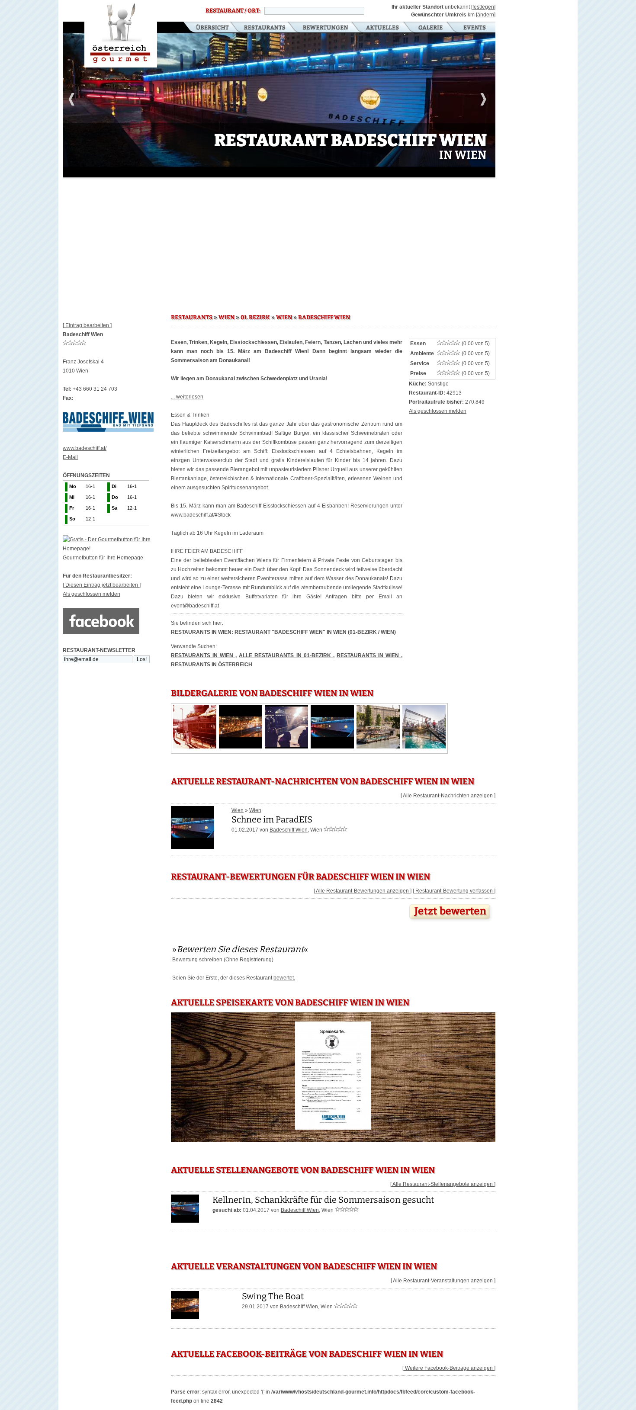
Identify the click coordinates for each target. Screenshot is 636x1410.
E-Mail (70, 457)
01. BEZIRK (255, 317)
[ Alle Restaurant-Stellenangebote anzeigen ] (442, 1184)
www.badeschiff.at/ (84, 448)
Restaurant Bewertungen (326, 28)
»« (240, 949)
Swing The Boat (273, 1296)
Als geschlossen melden (91, 594)
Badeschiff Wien (289, 830)
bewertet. (284, 978)
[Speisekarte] (333, 1130)
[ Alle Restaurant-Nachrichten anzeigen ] (448, 796)
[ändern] (485, 15)
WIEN (226, 317)
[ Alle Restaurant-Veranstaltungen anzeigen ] (443, 1281)
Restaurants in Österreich (211, 665)
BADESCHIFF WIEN (324, 317)
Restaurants (264, 28)
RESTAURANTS (191, 317)
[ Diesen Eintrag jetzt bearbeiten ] (102, 585)
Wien (237, 810)
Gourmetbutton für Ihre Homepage (103, 558)
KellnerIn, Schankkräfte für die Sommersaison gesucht (323, 1200)
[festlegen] (483, 7)
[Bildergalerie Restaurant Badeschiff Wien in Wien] (194, 747)
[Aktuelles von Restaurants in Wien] (192, 846)
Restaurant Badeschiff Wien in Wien (120, 33)
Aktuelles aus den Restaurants (383, 28)
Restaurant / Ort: (233, 10)
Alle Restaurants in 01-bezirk (286, 655)
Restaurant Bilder (431, 28)
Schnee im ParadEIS (271, 819)
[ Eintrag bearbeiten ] (87, 325)
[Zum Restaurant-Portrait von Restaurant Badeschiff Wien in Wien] (185, 1221)
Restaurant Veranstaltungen (474, 28)
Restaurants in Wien (203, 655)
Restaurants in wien (369, 655)
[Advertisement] (279, 242)
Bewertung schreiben (197, 960)
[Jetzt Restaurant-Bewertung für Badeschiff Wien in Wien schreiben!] (451, 922)
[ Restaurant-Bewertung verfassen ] (454, 891)
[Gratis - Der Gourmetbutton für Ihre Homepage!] (117, 549)
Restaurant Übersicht (207, 28)
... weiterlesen (187, 397)
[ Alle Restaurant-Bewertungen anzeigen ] (362, 891)
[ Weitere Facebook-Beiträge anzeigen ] (448, 1368)
